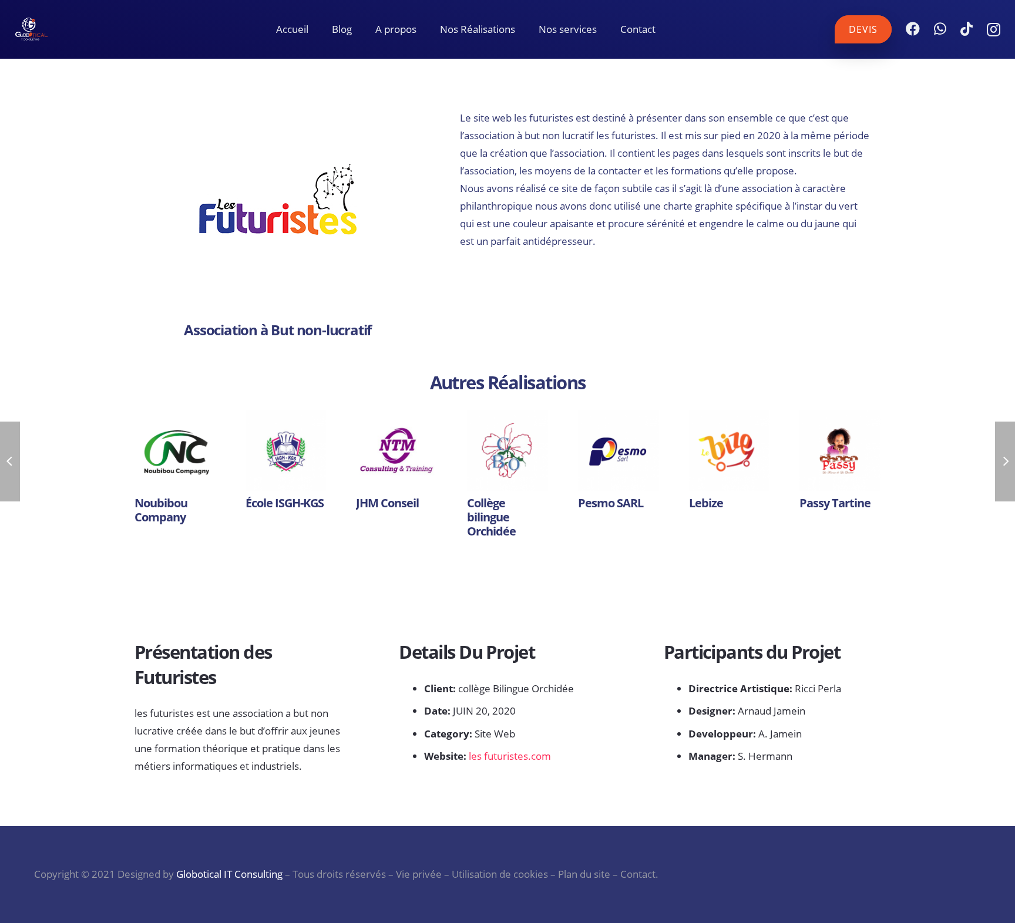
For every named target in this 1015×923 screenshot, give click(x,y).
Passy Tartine (835, 503)
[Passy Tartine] (839, 450)
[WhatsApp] (940, 29)
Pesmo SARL (610, 503)
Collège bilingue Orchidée (491, 517)
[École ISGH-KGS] (286, 450)
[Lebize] (729, 450)
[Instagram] (993, 29)
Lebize (706, 503)
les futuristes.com (510, 756)
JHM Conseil (387, 503)
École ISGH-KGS (285, 503)
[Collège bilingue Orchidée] (507, 450)
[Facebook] (913, 29)
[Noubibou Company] (175, 450)
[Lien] (50, 29)
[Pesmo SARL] (618, 450)
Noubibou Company (161, 510)
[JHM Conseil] (396, 450)
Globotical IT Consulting (229, 874)
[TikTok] (966, 29)
